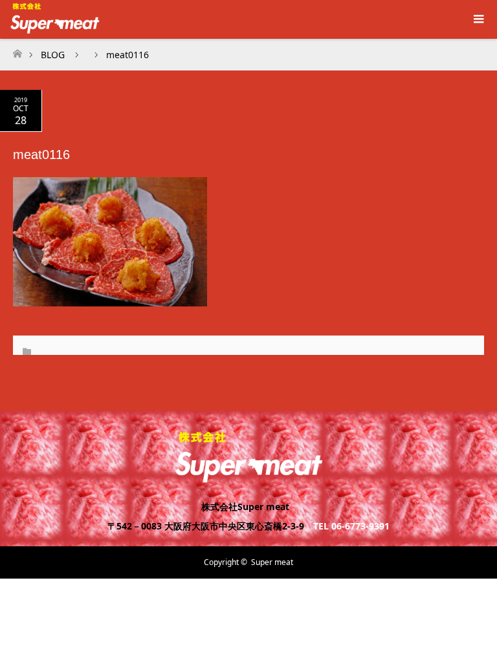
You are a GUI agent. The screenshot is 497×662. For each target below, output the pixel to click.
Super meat (272, 562)
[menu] (477, 19)
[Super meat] (248, 477)
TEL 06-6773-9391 (351, 526)
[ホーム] (17, 50)
